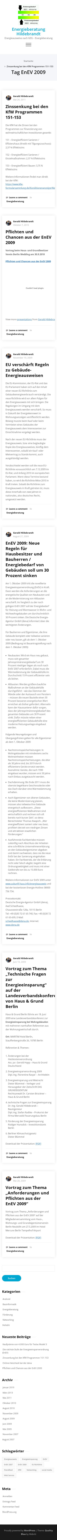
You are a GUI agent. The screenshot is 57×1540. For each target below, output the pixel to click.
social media (47, 1470)
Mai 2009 (7, 1429)
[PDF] (38, 1143)
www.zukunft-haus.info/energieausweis (26, 883)
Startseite (28, 61)
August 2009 (9, 1418)
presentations (24, 319)
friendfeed (8, 1470)
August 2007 (8, 1439)
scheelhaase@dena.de (17, 921)
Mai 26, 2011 (19, 99)
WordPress (29, 1530)
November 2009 (10, 1413)
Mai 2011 (7, 1397)
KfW (19, 1470)
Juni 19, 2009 (19, 961)
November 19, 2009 (22, 357)
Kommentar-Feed (11, 1506)
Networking (8, 1319)
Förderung (8, 1314)
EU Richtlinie (37, 1464)
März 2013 (8, 1392)
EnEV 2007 (8, 1464)
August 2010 (9, 1408)
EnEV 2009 (22, 1464)
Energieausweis (10, 1459)
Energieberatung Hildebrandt (28, 31)
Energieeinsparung (29, 1459)
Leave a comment (18, 197)
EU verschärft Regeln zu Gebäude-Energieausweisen (27, 370)
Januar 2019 (8, 1387)
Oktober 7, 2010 (21, 225)
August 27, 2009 (21, 536)
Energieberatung (15, 201)
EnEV (45, 1459)
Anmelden (7, 1496)
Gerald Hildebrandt (23, 96)
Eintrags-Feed (9, 1501)
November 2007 (10, 1434)
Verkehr (6, 1325)
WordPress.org (9, 1511)
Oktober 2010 (9, 1403)
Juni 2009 (7, 1423)
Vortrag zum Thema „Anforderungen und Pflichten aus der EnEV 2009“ (27, 1195)
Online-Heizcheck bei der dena (17, 1363)
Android (6, 1299)
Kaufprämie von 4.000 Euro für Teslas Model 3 (25, 1344)
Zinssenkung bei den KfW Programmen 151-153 (30, 66)
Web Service (9, 1475)
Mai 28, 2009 (19, 1180)
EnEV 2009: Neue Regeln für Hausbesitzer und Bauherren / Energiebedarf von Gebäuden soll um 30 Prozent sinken (27, 559)
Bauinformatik (9, 1304)
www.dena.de (13, 924)
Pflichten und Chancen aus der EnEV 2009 (28, 237)
